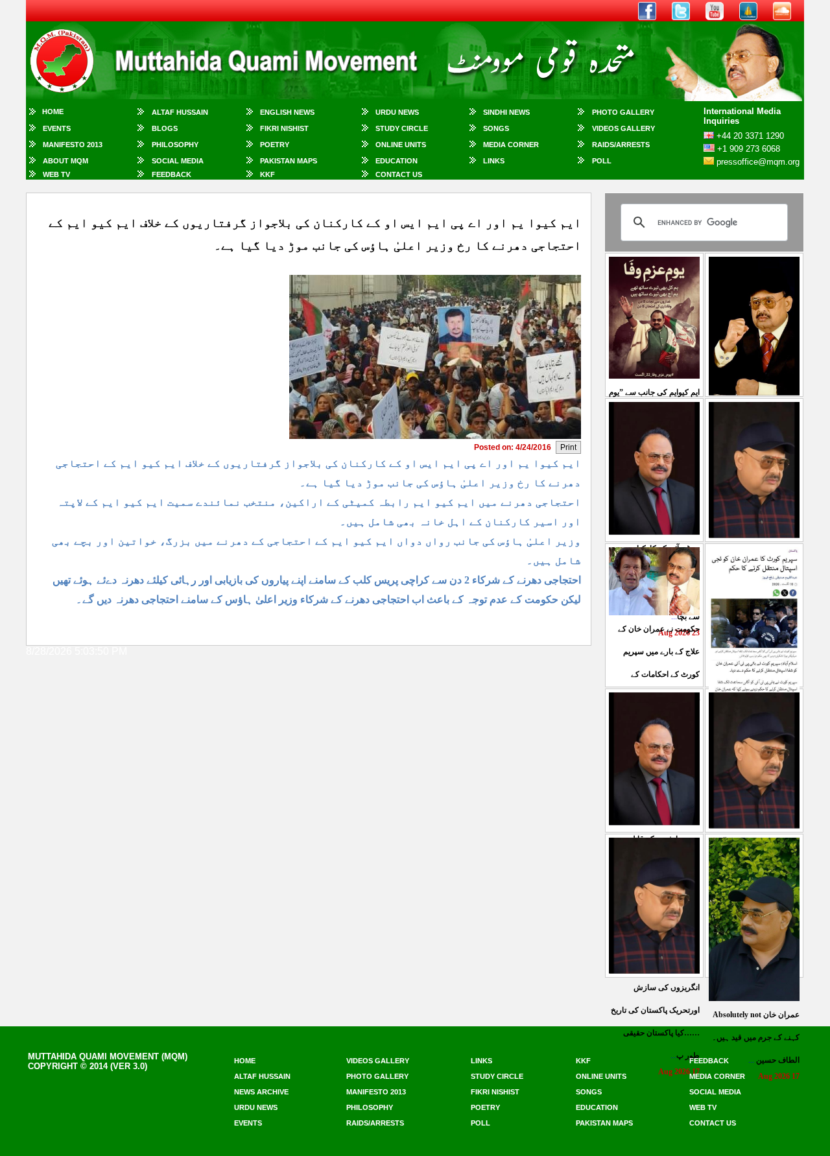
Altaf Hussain (180, 112)
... (756, 1037)
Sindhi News (506, 112)
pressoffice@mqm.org (758, 162)
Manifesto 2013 (72, 144)
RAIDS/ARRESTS (621, 144)
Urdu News (397, 112)
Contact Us (398, 174)
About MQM (65, 161)
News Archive (261, 1092)
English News (287, 112)
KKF (267, 174)
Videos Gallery (623, 128)
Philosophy (175, 144)
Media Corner (511, 144)
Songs (496, 128)
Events (57, 128)
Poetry (274, 144)
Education (396, 161)
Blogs (165, 128)
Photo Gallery (623, 112)
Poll (601, 161)
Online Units (400, 144)
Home (53, 111)
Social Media (178, 161)
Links (493, 161)
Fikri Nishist (284, 128)
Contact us (712, 1123)
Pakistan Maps (288, 161)
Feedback (171, 174)
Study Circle (401, 128)
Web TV (56, 174)
